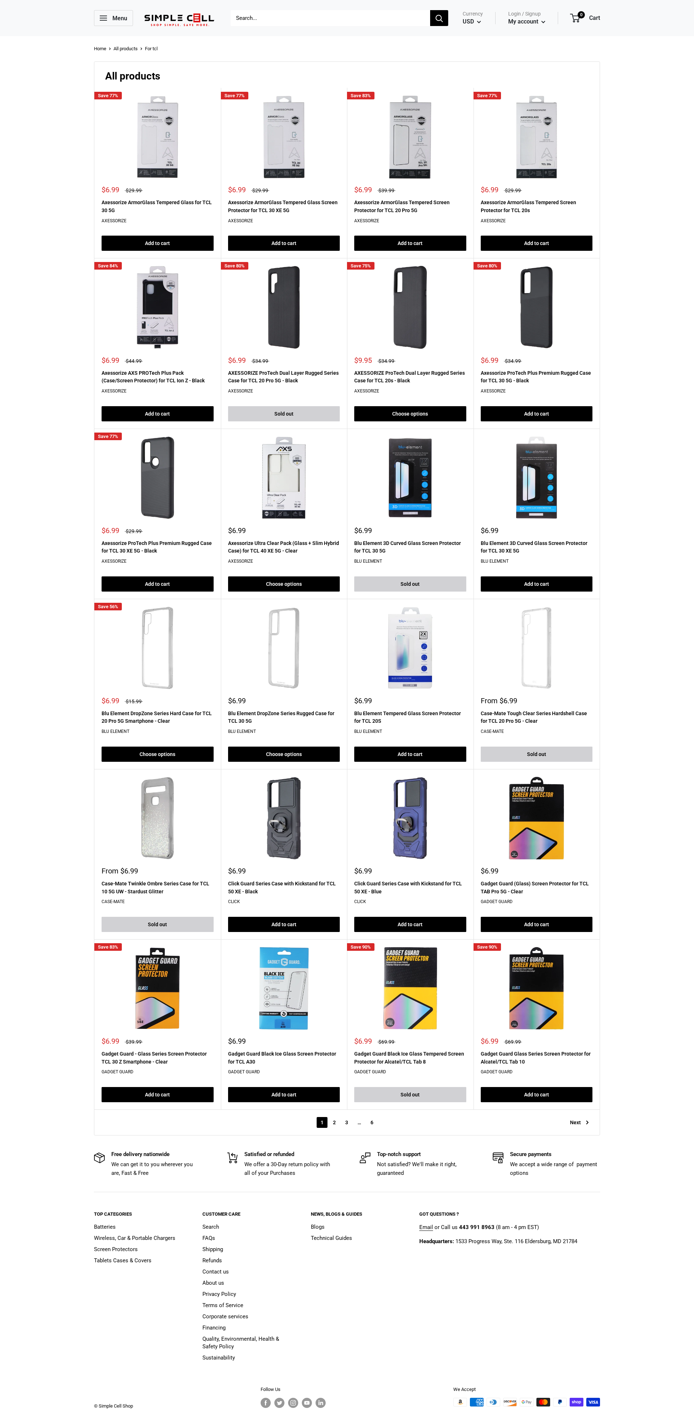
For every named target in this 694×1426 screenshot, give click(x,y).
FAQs (208, 1238)
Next (575, 1122)
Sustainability (218, 1357)
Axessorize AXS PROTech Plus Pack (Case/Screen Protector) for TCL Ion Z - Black (153, 377)
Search (210, 1227)
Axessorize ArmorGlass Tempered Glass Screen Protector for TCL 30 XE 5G (283, 206)
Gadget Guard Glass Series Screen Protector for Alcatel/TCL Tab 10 (536, 1058)
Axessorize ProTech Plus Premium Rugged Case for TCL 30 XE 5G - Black (157, 547)
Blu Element (368, 561)
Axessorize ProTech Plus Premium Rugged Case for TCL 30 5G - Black (536, 377)
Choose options (410, 414)
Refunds (212, 1260)
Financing (214, 1327)
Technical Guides (331, 1238)
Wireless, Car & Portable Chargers (134, 1238)
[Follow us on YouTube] (307, 1403)
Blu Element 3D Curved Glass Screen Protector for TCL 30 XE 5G (534, 547)
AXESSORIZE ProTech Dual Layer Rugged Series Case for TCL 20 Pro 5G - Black (283, 377)
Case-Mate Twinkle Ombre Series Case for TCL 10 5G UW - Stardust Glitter (155, 887)
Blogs (318, 1227)
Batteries (105, 1227)
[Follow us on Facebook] (266, 1403)
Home (100, 48)
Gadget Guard (497, 901)
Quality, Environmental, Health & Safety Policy (240, 1343)
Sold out (284, 414)
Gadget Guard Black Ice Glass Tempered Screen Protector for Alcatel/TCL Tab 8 (409, 1058)
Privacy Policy (219, 1294)
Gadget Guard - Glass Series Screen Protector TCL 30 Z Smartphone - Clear (154, 1058)
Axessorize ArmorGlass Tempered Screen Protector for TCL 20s (528, 206)
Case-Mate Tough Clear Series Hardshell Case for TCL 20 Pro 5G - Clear (534, 717)
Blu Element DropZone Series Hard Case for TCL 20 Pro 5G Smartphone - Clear (157, 717)
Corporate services (225, 1316)
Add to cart (157, 243)
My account (524, 21)
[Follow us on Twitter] (279, 1403)
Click (234, 901)
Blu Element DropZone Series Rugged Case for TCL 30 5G (281, 717)
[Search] (439, 18)
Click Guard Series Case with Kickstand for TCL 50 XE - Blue (408, 887)
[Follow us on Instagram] (293, 1403)
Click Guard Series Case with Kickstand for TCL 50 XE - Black (282, 887)
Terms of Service (222, 1305)
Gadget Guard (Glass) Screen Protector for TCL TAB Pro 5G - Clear (535, 887)
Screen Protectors (116, 1249)
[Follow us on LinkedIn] (321, 1403)
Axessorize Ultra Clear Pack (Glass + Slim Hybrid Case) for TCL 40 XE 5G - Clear (283, 547)
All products (125, 48)
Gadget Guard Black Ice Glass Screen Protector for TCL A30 (282, 1058)
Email (426, 1227)
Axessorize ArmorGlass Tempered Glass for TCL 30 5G (157, 206)
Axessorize (114, 220)
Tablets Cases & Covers (122, 1260)
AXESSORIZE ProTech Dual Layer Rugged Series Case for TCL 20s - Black (409, 377)
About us (213, 1283)
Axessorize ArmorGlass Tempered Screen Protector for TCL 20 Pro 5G (402, 206)
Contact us (215, 1271)
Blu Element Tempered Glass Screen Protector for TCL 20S (407, 717)
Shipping (212, 1249)
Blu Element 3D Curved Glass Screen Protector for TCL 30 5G (407, 547)
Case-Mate (492, 731)
